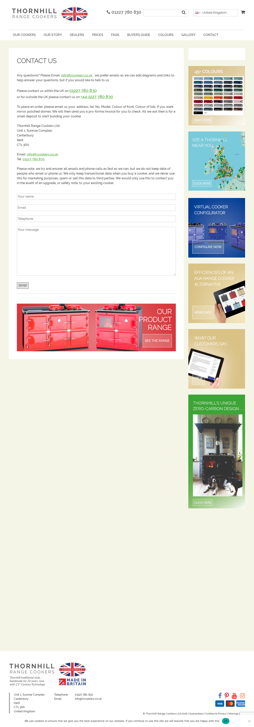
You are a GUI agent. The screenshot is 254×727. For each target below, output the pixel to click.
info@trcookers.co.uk (76, 75)
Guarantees (196, 713)
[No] (249, 721)
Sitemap (233, 713)
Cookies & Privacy (215, 713)
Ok (226, 720)
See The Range (157, 341)
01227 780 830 (125, 12)
